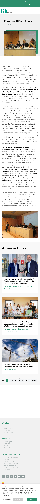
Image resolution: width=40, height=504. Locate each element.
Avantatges (7, 442)
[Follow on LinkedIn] (11, 476)
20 (22, 380)
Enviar (33, 410)
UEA (7, 2)
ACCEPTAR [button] (32, 499)
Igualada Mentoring (10, 467)
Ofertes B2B (7, 448)
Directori (27, 2)
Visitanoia (6, 469)
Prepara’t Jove (8, 461)
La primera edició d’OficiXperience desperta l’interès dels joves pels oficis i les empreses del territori (19, 324)
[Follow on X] (7, 476)
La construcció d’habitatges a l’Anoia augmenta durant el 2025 (18, 365)
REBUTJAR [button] (18, 499)
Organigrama (8, 428)
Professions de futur (11, 331)
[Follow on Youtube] (19, 476)
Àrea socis (34, 5)
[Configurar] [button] (7, 499)
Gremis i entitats (9, 432)
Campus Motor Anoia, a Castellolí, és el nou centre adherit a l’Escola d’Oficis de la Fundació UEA (19, 281)
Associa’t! (35, 2)
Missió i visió (7, 430)
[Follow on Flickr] (23, 476)
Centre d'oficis (18, 286)
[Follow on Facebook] (15, 476)
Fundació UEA (17, 2)
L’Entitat (6, 426)
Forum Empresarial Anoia (12, 465)
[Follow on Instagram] (3, 476)
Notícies (7, 288)
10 (19, 380)
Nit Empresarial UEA (10, 463)
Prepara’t (6, 459)
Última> (34, 380)
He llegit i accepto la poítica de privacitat (16, 407)
